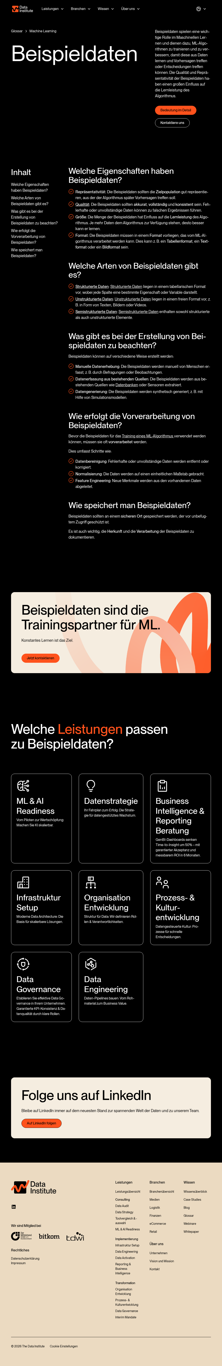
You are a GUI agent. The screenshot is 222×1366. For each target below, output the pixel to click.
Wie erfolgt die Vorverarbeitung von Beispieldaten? (28, 236)
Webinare (190, 1223)
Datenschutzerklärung (25, 1258)
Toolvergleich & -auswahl (126, 1221)
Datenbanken (127, 385)
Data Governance (126, 1311)
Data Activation (125, 1258)
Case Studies (192, 1199)
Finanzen (155, 1215)
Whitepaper (191, 1231)
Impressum (18, 1263)
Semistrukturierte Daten (138, 311)
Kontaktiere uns (172, 123)
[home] (22, 9)
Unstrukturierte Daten (133, 299)
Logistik (155, 1207)
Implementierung (126, 1239)
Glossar (189, 1215)
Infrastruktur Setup (127, 1245)
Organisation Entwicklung (123, 1292)
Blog (187, 1207)
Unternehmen (158, 1253)
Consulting (122, 1199)
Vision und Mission (162, 1261)
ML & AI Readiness (127, 1229)
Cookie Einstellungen (64, 1346)
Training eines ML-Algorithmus (148, 436)
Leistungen (50, 9)
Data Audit (122, 1206)
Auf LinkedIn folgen (41, 1123)
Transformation (125, 1283)
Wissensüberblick (195, 1191)
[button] (52, 9)
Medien (155, 1199)
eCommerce (158, 1223)
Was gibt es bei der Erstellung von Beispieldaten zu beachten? (34, 217)
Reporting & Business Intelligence (123, 1268)
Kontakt (155, 1269)
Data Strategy (124, 1212)
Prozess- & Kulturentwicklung (126, 1302)
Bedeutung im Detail (175, 110)
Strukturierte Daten (126, 286)
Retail (153, 1231)
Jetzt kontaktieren (40, 658)
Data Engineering (126, 1251)
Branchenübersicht (162, 1191)
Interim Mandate (125, 1317)
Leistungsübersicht (127, 1191)
